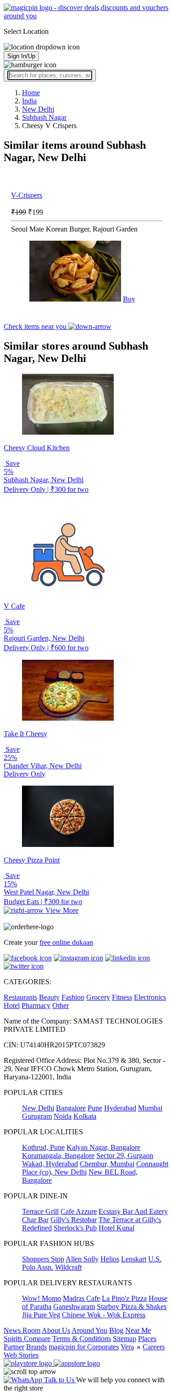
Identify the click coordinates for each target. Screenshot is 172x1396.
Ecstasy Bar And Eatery (133, 1211)
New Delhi (38, 1108)
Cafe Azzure (79, 1211)
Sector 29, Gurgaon (124, 1155)
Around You (89, 1330)
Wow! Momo (41, 1298)
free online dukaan (66, 942)
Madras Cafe (81, 1298)
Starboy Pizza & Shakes (131, 1306)
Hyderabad (120, 1108)
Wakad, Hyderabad (50, 1164)
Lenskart (133, 1259)
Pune (95, 1108)
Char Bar (35, 1220)
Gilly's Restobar (73, 1220)
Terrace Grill (40, 1211)
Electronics (150, 997)
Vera (127, 1347)
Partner (14, 1347)
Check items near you (36, 326)
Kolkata (84, 1116)
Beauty (49, 997)
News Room (22, 1330)
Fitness (122, 997)
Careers (154, 1347)
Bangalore (71, 1108)
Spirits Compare (27, 1338)
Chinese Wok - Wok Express (103, 1315)
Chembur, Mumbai (107, 1164)
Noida (63, 1116)
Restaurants (20, 997)
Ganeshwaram (74, 1306)
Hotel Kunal (116, 1228)
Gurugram (37, 1116)
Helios (109, 1259)
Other (60, 1005)
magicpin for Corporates (84, 1347)
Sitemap (124, 1338)
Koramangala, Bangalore (58, 1155)
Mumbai (150, 1108)
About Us (56, 1330)
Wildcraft (68, 1267)
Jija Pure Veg (41, 1315)
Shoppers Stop (43, 1259)
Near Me (138, 1330)
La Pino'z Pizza (124, 1298)
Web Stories (21, 1355)
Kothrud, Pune (43, 1147)
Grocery (98, 997)
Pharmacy (36, 1005)
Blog (116, 1330)
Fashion (72, 997)
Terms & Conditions (81, 1338)
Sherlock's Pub (75, 1228)
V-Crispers (26, 195)
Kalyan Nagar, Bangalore (103, 1147)
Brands (36, 1347)
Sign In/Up (21, 56)
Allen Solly (82, 1259)
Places (147, 1338)
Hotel (12, 1005)
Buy (129, 299)
